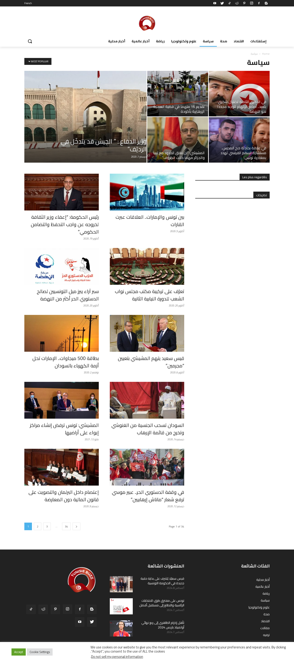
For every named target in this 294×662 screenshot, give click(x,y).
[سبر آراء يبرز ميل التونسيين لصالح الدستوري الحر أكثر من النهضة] (61, 266)
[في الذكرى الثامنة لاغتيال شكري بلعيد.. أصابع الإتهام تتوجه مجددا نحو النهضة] (239, 93)
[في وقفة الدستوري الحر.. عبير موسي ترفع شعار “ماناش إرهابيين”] (147, 467)
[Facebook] (258, 3)
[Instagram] (251, 3)
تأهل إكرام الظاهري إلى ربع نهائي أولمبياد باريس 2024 (162, 625)
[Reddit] (236, 3)
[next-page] (76, 526)
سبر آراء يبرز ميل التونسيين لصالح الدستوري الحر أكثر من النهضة (68, 295)
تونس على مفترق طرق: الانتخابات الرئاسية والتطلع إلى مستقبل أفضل (161, 603)
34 (66, 526)
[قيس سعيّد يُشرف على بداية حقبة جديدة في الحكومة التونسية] (121, 584)
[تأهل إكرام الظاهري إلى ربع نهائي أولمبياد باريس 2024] (121, 628)
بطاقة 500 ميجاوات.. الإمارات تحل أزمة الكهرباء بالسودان (65, 362)
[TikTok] (229, 3)
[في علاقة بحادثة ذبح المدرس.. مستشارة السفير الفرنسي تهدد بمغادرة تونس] (239, 140)
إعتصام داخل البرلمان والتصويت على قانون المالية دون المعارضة (63, 496)
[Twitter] (222, 3)
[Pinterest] (244, 3)
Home (266, 53)
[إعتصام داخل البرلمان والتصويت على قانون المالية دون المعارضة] (61, 467)
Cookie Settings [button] (40, 652)
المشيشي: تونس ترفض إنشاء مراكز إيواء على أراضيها (64, 429)
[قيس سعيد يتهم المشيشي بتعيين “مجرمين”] (147, 333)
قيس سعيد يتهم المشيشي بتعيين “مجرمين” (151, 362)
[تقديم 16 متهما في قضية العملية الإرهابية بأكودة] (177, 93)
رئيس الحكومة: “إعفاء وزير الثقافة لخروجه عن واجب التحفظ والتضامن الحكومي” (65, 224)
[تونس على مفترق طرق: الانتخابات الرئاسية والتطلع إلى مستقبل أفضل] (121, 606)
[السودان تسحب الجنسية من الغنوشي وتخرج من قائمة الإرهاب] (147, 400)
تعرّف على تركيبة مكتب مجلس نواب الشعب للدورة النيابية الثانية (149, 295)
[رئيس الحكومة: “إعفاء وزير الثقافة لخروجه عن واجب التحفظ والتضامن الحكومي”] (61, 192)
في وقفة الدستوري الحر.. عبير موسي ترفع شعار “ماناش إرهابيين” (148, 496)
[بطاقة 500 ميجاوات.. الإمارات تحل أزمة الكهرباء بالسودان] (61, 333)
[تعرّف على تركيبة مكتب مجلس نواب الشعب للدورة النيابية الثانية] (147, 266)
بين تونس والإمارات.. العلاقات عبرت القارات (150, 221)
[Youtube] (214, 3)
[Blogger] (266, 3)
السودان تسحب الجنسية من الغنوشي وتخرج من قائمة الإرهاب (147, 429)
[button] (29, 41)
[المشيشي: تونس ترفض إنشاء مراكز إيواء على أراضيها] (61, 400)
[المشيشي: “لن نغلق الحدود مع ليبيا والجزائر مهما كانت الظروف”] (177, 140)
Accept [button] (18, 652)
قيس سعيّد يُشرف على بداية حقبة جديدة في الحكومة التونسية (162, 581)
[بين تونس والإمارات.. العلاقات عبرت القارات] (147, 192)
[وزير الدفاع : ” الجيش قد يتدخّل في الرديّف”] (85, 117)
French (28, 3)
